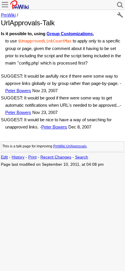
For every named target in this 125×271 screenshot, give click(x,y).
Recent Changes (55, 157)
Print (32, 157)
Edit (4, 157)
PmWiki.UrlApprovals (70, 146)
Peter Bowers (18, 90)
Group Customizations (70, 33)
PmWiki (8, 15)
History (18, 157)
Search (81, 157)
